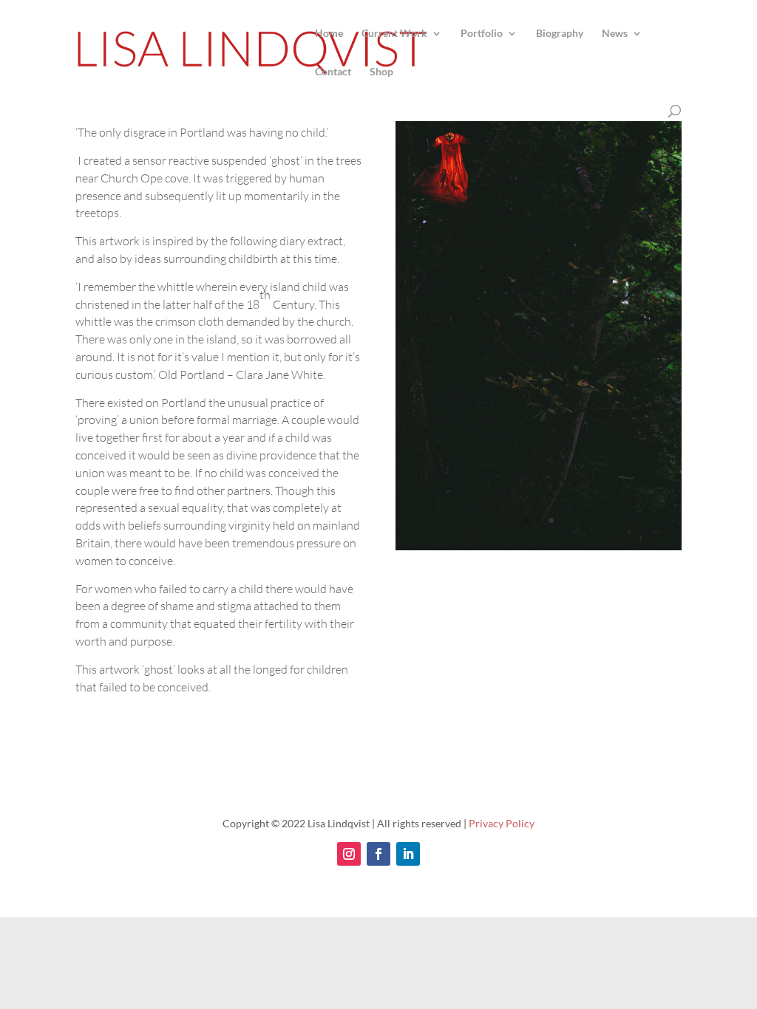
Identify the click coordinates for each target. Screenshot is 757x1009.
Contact (333, 72)
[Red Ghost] (539, 550)
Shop (381, 72)
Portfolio (482, 33)
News (615, 33)
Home (329, 33)
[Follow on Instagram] (349, 854)
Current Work (394, 33)
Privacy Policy (501, 823)
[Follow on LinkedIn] (408, 854)
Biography (559, 33)
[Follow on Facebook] (378, 854)
